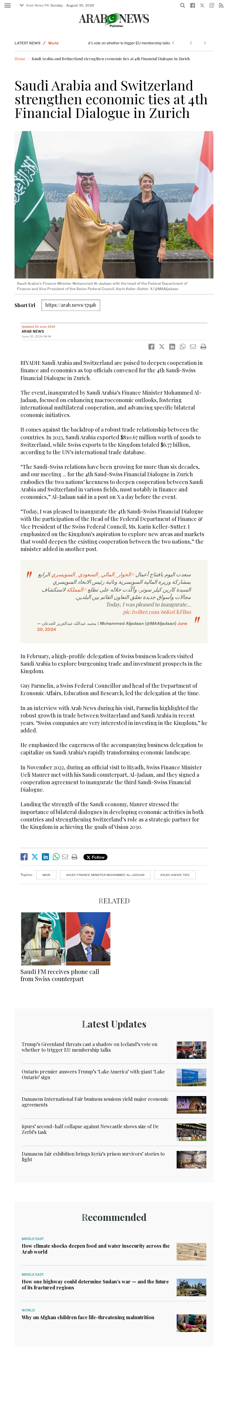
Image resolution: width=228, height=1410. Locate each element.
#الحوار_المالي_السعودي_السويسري (92, 574)
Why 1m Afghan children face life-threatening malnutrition (88, 1317)
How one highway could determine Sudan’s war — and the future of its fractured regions (95, 1284)
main (46, 875)
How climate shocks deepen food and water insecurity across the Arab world (96, 1249)
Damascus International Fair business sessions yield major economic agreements (95, 1102)
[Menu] (7, 5)
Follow (97, 857)
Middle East (33, 1239)
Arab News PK (37, 5)
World (53, 43)
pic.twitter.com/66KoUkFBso (157, 611)
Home (20, 58)
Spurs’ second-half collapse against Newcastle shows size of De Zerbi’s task (90, 1129)
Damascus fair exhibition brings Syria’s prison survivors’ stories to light (93, 1156)
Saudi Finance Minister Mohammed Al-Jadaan (105, 875)
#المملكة (76, 589)
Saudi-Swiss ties (174, 875)
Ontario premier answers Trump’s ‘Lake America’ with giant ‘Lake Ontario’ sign (93, 1074)
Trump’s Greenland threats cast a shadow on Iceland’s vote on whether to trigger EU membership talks (89, 1047)
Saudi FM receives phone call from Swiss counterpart (59, 975)
